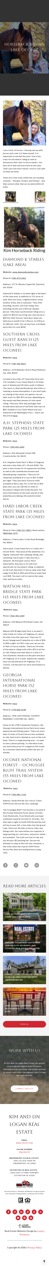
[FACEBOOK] (8, 1211)
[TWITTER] (40, 1211)
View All (24, 1024)
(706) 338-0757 (24, 1152)
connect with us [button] (24, 1089)
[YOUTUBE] (18, 1217)
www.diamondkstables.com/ (25, 272)
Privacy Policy (34, 1247)
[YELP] (34, 1211)
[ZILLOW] (31, 1217)
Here (14, 357)
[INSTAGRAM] (14, 1211)
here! (15, 415)
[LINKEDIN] (21, 1211)
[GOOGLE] (24, 1217)
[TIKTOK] (27, 1211)
